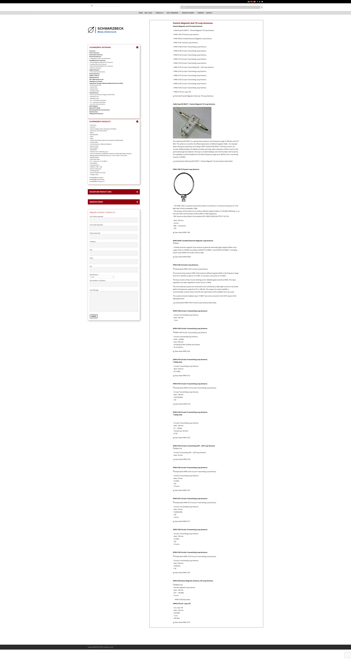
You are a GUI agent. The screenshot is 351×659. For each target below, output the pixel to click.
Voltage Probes (94, 174)
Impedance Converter (95, 81)
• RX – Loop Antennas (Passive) (97, 100)
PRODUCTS (159, 13)
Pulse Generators (94, 165)
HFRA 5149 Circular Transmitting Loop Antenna (190, 51)
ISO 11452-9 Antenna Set (96, 79)
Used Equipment (94, 171)
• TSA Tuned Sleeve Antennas (97, 72)
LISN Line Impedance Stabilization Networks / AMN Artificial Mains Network (110, 153)
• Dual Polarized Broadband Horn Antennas (101, 66)
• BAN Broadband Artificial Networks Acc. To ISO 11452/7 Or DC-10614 (108, 155)
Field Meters (93, 150)
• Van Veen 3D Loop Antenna (97, 104)
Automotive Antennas (96, 55)
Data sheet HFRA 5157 (182, 521)
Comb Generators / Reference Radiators (100, 144)
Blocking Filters (93, 134)
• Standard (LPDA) (94, 91)
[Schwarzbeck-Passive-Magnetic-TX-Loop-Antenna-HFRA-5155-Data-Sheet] (174, 459)
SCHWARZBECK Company (96, 177)
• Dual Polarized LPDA (95, 85)
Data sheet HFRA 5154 (182, 438)
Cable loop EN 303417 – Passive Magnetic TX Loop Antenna (194, 30)
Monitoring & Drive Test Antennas (99, 110)
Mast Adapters (93, 106)
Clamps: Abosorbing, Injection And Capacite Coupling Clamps (106, 140)
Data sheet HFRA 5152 (182, 376)
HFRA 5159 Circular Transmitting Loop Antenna (190, 84)
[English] (249, 1)
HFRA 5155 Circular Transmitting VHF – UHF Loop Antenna (194, 67)
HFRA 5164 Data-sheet (182, 600)
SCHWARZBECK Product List (97, 181)
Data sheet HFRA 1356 (182, 232)
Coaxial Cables (93, 142)
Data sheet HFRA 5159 (182, 573)
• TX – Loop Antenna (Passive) (97, 102)
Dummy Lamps (93, 146)
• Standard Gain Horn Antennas (97, 64)
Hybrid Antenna (94, 77)
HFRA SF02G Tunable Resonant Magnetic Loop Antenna (193, 39)
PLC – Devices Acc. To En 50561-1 (98, 161)
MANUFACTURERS (188, 13)
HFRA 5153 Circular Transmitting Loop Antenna (190, 59)
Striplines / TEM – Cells (95, 167)
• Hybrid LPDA (93, 87)
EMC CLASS (148, 13)
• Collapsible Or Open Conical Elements (99, 58)
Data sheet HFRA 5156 (182, 490)
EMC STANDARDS (172, 13)
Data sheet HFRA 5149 (182, 351)
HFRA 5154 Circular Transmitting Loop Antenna (190, 63)
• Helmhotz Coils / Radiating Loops (98, 151)
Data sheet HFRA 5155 (182, 459)
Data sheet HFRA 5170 (182, 622)
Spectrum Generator (95, 169)
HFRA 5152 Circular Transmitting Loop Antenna (190, 55)
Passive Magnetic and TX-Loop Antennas (187, 26)
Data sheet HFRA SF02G (183, 257)
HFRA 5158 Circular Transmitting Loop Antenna (190, 80)
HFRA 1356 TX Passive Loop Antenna (186, 34)
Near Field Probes (94, 159)
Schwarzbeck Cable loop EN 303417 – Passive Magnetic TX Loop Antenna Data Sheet (204, 161)
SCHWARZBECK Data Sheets (96, 179)
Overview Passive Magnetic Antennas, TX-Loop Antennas (194, 96)
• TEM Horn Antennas (95, 68)
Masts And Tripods (94, 108)
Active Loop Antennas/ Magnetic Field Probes (102, 94)
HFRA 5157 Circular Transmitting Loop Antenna (190, 75)
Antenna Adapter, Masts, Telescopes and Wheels (102, 129)
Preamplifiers (93, 163)
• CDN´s (91, 136)
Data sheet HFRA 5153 (182, 404)
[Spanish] (254, 1)
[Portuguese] (251, 1)
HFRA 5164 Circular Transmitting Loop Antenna (189, 88)
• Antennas (92, 127)
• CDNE (91, 138)
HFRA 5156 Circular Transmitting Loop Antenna (190, 71)
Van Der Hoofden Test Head (97, 172)
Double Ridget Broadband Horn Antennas (101, 62)
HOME (141, 13)
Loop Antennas (93, 93)
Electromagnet (93, 148)
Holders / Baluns (94, 75)
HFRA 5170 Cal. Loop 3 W (182, 92)
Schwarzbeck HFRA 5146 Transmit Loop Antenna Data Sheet (195, 303)
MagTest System (94, 157)
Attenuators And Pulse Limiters (98, 131)
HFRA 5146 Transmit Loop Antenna (186, 43)
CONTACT (209, 13)
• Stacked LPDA (93, 89)
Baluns (91, 132)
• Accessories (92, 125)
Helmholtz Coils (94, 96)
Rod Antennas (93, 112)
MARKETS (201, 13)
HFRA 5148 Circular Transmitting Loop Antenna (190, 47)
